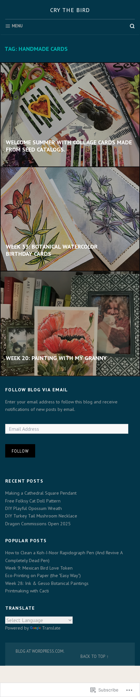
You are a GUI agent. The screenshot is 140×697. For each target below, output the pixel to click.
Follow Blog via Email (36, 390)
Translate (51, 628)
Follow (20, 451)
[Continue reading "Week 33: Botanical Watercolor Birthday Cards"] (70, 219)
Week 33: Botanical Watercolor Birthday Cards (52, 250)
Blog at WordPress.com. (40, 651)
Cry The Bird (70, 10)
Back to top (92, 656)
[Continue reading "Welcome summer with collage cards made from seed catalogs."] (70, 115)
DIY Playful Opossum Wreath (33, 508)
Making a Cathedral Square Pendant (41, 493)
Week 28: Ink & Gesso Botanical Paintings (47, 583)
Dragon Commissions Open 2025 (38, 524)
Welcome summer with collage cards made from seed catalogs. (69, 145)
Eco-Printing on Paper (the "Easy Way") (43, 575)
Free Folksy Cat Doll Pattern (33, 501)
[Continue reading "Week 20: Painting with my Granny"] (70, 323)
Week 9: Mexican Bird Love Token (39, 568)
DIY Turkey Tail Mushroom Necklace (41, 516)
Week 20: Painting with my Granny (56, 358)
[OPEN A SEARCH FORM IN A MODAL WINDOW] (132, 26)
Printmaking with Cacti (27, 591)
